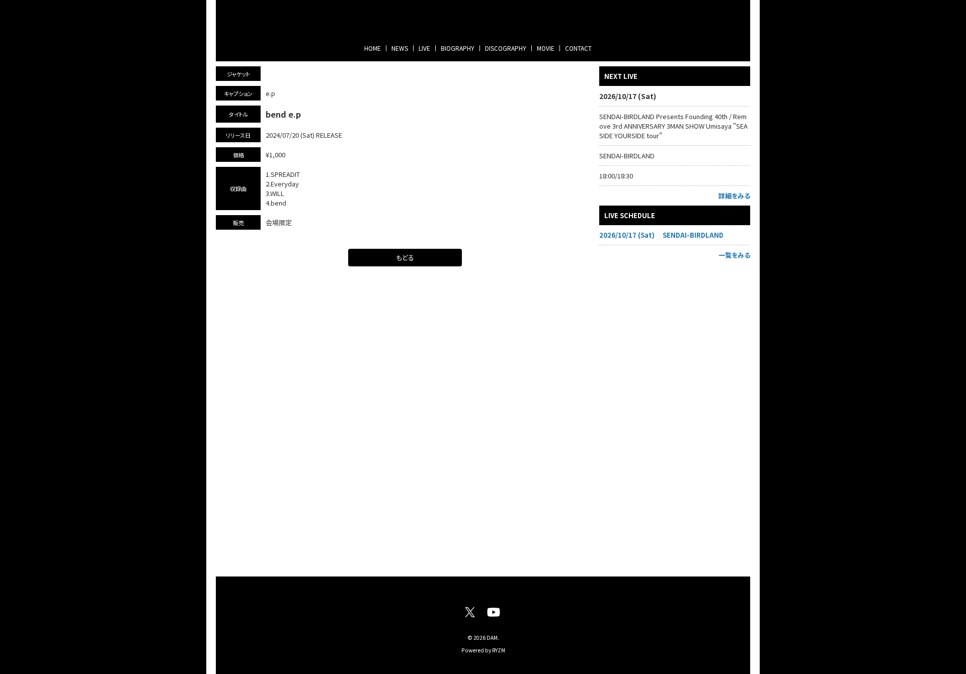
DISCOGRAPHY (505, 48)
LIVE (424, 48)
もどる (405, 257)
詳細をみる (734, 196)
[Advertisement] (674, 415)
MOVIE (545, 48)
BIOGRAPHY (457, 48)
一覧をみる (734, 255)
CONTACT (578, 48)
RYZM (498, 650)
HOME (372, 48)
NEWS (399, 48)
